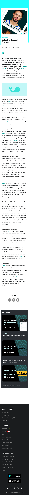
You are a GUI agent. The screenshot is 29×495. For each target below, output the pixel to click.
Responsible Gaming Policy (9, 418)
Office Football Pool (7, 442)
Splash (23, 69)
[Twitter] (7, 488)
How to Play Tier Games (8, 462)
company (6, 334)
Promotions (5, 428)
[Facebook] (11, 488)
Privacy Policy (5, 415)
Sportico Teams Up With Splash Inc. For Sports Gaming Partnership (14, 361)
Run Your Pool (5, 440)
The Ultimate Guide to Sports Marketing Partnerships (14, 336)
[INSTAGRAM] (18, 488)
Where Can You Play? (7, 467)
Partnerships (5, 445)
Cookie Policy (5, 412)
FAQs (3, 470)
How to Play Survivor (7, 459)
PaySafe (14, 140)
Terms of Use (5, 420)
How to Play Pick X (7, 464)
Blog (3, 434)
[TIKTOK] (14, 488)
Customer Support (7, 448)
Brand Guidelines (6, 437)
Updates (4, 431)
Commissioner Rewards (8, 456)
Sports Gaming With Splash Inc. (11, 385)
